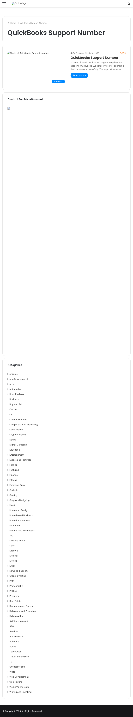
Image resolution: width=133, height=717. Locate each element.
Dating (12, 439)
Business (14, 399)
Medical (13, 555)
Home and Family (18, 510)
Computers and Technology (23, 424)
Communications (18, 419)
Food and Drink (17, 485)
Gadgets (13, 490)
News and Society (18, 571)
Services (13, 631)
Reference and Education (22, 611)
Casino (13, 409)
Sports (12, 646)
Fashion (13, 465)
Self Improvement (18, 621)
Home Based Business (21, 515)
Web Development (19, 676)
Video (12, 671)
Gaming (13, 495)
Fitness (13, 480)
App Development (18, 379)
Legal (12, 545)
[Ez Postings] (19, 3)
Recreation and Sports (21, 606)
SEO (11, 626)
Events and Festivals (20, 460)
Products (14, 596)
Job (11, 535)
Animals (13, 374)
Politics (13, 591)
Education (14, 449)
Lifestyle (13, 550)
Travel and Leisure (19, 656)
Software (14, 641)
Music (12, 565)
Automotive (15, 389)
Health (12, 505)
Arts (11, 384)
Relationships (16, 616)
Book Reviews (16, 394)
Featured (14, 470)
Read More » (79, 75)
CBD (11, 414)
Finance (13, 475)
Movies (13, 560)
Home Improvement (19, 520)
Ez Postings (78, 53)
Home (12, 23)
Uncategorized (17, 666)
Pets (11, 581)
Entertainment (16, 454)
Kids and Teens (17, 540)
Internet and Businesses (22, 530)
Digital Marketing (18, 444)
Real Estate (15, 601)
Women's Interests (19, 687)
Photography (16, 586)
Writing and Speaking (20, 692)
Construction (16, 429)
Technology (15, 651)
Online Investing (17, 576)
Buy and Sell (15, 404)
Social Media (16, 636)
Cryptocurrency (17, 434)
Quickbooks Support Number (94, 57)
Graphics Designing (19, 500)
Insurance (14, 525)
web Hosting (15, 682)
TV (10, 661)
